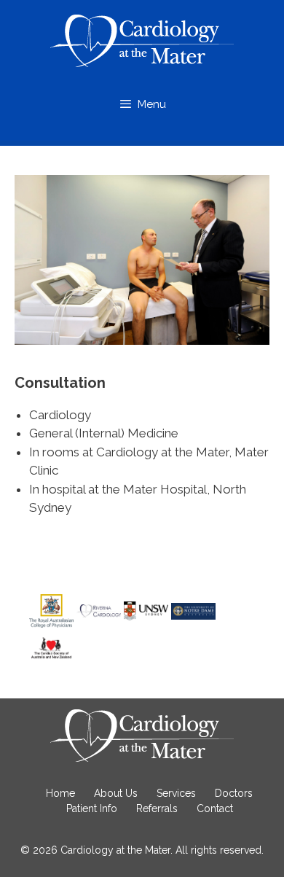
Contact (215, 808)
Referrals (157, 808)
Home (60, 793)
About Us (116, 793)
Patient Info (91, 808)
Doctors (234, 793)
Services (176, 793)
